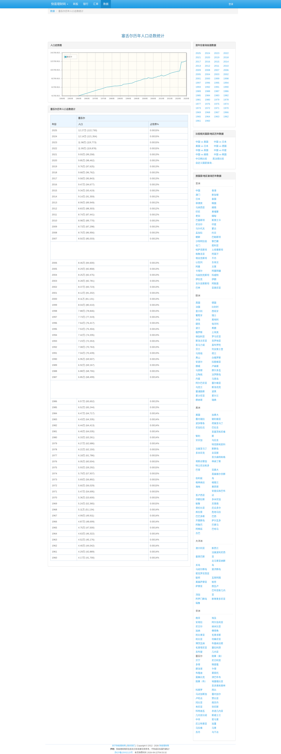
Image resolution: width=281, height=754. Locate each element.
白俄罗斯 (216, 357)
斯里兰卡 (216, 220)
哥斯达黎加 (201, 461)
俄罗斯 (199, 332)
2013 (198, 66)
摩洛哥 (199, 668)
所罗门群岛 (201, 598)
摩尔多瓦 (216, 370)
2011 (216, 66)
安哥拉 (199, 622)
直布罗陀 (216, 345)
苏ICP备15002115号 (123, 752)
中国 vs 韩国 (220, 154)
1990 (226, 87)
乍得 (214, 668)
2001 (198, 78)
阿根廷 (199, 529)
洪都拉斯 (200, 499)
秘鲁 (198, 503)
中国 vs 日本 (220, 141)
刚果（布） (201, 681)
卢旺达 (199, 698)
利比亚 (199, 639)
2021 (198, 57)
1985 (198, 95)
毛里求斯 (216, 635)
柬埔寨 (215, 211)
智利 (198, 436)
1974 (226, 104)
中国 (198, 190)
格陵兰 (215, 482)
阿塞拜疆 (216, 270)
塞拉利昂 (216, 647)
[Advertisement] (143, 22)
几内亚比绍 (201, 715)
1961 (198, 120)
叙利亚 (215, 245)
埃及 (214, 618)
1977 (198, 104)
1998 (226, 78)
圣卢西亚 (200, 495)
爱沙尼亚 (200, 395)
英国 (198, 302)
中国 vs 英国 (202, 150)
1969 (198, 112)
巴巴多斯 (200, 516)
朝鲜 (198, 237)
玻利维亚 (216, 419)
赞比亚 (215, 698)
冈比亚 (199, 702)
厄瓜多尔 (216, 507)
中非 (198, 719)
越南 (214, 207)
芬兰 (198, 349)
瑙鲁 (198, 603)
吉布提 (199, 651)
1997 (198, 82)
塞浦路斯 (200, 391)
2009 (198, 70)
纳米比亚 (216, 626)
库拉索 (199, 512)
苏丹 (198, 732)
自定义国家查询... (205, 163)
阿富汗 (215, 254)
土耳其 (215, 332)
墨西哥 (215, 486)
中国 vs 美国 (202, 141)
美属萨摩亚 (201, 582)
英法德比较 (218, 158)
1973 (198, 108)
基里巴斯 (200, 556)
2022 (226, 53)
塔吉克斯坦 (201, 258)
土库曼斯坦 (217, 249)
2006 (226, 70)
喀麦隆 (215, 664)
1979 (216, 99)
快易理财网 (58, 4)
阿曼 (198, 266)
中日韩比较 (201, 158)
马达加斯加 (201, 694)
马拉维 (199, 728)
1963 (216, 116)
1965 (198, 116)
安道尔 (199, 362)
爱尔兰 (215, 395)
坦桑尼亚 (216, 639)
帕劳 (214, 582)
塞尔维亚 (216, 383)
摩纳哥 (199, 400)
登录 (231, 4)
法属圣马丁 (201, 448)
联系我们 (131, 746)
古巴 (198, 533)
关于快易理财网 (119, 746)
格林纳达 (200, 482)
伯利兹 (199, 478)
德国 (214, 302)
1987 (216, 91)
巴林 (198, 287)
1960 (207, 120)
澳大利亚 (200, 548)
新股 (75, 4)
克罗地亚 (216, 340)
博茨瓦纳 (200, 643)
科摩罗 (199, 689)
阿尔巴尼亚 (201, 383)
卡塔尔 (199, 270)
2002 (226, 74)
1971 (216, 108)
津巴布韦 (216, 677)
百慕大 (215, 469)
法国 (198, 307)
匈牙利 (215, 323)
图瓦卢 (215, 586)
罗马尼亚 (216, 336)
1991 (216, 87)
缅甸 (214, 216)
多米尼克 (200, 453)
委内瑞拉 (200, 419)
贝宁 (198, 660)
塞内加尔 (216, 694)
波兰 (198, 328)
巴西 (214, 516)
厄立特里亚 (201, 723)
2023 (216, 53)
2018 (226, 57)
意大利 (199, 311)
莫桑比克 (200, 677)
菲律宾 (199, 203)
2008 (207, 70)
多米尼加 (216, 499)
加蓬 (214, 723)
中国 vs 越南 (202, 154)
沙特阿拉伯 (201, 241)
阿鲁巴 (199, 524)
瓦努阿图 (216, 577)
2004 (207, 74)
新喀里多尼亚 (218, 598)
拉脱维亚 (216, 362)
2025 (198, 53)
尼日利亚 (216, 660)
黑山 (198, 357)
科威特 (215, 275)
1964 (207, 116)
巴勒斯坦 (216, 237)
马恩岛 (215, 378)
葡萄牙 (199, 315)
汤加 (198, 594)
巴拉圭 (215, 427)
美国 (198, 414)
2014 (226, 61)
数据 (105, 4)
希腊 (214, 328)
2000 (207, 78)
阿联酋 (215, 283)
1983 (216, 95)
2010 (226, 66)
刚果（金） (217, 656)
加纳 (198, 630)
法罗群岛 (216, 374)
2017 (198, 61)
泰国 (214, 199)
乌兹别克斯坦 (202, 275)
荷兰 (214, 353)
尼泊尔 (199, 224)
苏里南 (215, 503)
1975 (216, 104)
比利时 (215, 307)
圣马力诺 (200, 345)
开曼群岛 (200, 520)
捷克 (198, 323)
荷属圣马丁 (217, 423)
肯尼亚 (199, 706)
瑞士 (214, 315)
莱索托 (215, 673)
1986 (226, 91)
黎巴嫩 (215, 241)
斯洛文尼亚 (201, 340)
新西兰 (215, 548)
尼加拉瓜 (200, 427)
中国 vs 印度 (220, 150)
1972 (207, 108)
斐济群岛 (216, 569)
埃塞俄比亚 (217, 681)
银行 (85, 4)
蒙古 (214, 228)
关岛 (198, 565)
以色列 (199, 262)
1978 (226, 99)
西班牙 (215, 311)
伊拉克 (199, 279)
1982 (226, 95)
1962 (226, 116)
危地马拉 (216, 512)
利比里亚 (200, 635)
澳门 (198, 194)
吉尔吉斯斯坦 (202, 283)
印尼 (198, 211)
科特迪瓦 (200, 711)
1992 (207, 87)
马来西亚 (200, 207)
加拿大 (215, 414)
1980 (207, 99)
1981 (198, 99)
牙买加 (199, 440)
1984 (207, 95)
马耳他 (199, 353)
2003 (216, 74)
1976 (207, 104)
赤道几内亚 (217, 711)
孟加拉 (199, 232)
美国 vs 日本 (202, 146)
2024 (207, 53)
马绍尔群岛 (201, 569)
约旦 (214, 232)
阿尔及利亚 (217, 622)
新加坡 (215, 194)
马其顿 (199, 370)
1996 (207, 82)
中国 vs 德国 (220, 146)
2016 (207, 61)
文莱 (214, 266)
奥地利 (215, 319)
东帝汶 (215, 262)
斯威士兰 (216, 715)
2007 (216, 70)
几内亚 (215, 651)
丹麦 (198, 378)
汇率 (95, 4)
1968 (207, 112)
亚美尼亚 (216, 287)
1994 (226, 82)
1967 (216, 112)
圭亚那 (215, 453)
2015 (216, 61)
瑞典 (214, 400)
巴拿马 (215, 524)
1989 (198, 91)
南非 (198, 618)
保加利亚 (200, 336)
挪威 (198, 366)
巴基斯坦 (200, 220)
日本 (198, 199)
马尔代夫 (200, 228)
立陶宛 (199, 374)
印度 (214, 224)
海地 (198, 486)
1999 (216, 78)
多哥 (198, 664)
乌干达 (215, 732)
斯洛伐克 (216, 387)
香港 (214, 190)
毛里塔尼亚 (201, 647)
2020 (207, 57)
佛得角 (215, 630)
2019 (216, 57)
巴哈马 (215, 529)
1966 (226, 112)
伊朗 (214, 279)
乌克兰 (199, 387)
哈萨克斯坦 (201, 249)
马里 (214, 728)
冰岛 (198, 319)
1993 (198, 87)
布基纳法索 (217, 643)
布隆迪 (199, 673)
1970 (226, 108)
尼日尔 (199, 626)
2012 (207, 66)
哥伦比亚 (200, 507)
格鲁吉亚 (200, 254)
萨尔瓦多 (216, 520)
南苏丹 (215, 702)
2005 (198, 74)
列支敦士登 (217, 349)
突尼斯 (215, 706)
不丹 (214, 258)
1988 (207, 91)
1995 (216, 82)
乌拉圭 (215, 440)
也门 (198, 245)
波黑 (214, 391)
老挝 (198, 216)
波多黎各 (200, 423)
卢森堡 (215, 366)
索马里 (215, 719)
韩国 (214, 203)
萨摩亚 (199, 586)
